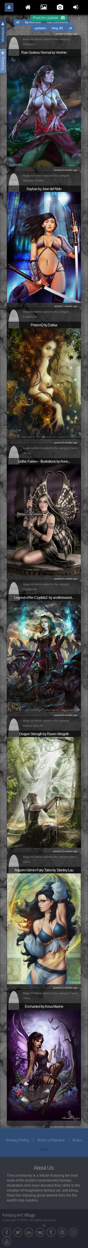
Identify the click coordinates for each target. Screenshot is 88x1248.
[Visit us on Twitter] (17, 1232)
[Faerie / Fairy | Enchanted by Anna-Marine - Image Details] (44, 1064)
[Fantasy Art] (44, 5)
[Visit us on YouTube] (6, 1241)
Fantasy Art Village (18, 1215)
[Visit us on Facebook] (6, 1232)
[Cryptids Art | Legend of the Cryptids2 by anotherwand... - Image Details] (44, 655)
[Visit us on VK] (39, 1232)
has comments (57, 22)
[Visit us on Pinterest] (62, 1232)
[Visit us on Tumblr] (51, 1232)
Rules (77, 1140)
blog (57, 28)
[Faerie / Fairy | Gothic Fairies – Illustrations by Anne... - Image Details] (44, 519)
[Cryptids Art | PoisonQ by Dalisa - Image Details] (44, 383)
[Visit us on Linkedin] (28, 1232)
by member (33, 22)
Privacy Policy (17, 1140)
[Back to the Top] (44, 1225)
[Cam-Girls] (60, 5)
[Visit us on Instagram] (73, 1232)
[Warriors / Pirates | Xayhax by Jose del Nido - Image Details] (44, 247)
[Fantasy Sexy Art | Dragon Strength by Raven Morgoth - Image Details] (44, 792)
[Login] (76, 5)
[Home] (28, 5)
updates (40, 28)
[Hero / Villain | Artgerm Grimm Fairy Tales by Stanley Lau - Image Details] (44, 928)
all (17, 22)
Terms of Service (51, 1140)
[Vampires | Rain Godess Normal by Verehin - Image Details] (44, 110)
